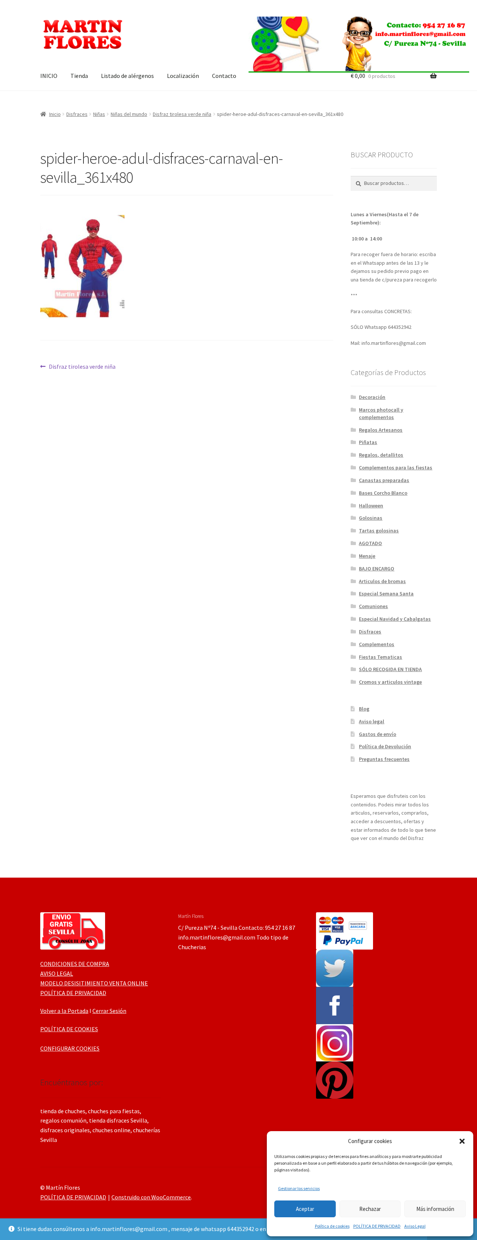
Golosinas (370, 517)
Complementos (376, 644)
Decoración (372, 397)
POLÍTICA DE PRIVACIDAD (377, 1226)
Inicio (55, 114)
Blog (364, 708)
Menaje (367, 556)
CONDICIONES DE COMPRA (74, 963)
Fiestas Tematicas (380, 657)
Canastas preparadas (384, 480)
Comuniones (373, 606)
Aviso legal (371, 721)
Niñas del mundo (129, 114)
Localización (183, 75)
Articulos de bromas (382, 581)
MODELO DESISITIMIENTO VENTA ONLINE (94, 983)
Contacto (224, 75)
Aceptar (305, 1208)
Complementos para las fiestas (395, 467)
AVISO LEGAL (56, 973)
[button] (462, 1141)
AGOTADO (370, 543)
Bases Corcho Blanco (383, 493)
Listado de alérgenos (127, 75)
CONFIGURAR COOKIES (69, 1048)
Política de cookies (332, 1226)
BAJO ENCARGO (376, 568)
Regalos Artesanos (380, 430)
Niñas (99, 114)
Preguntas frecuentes (384, 759)
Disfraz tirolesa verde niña (182, 114)
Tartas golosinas (379, 530)
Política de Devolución (385, 746)
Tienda (79, 75)
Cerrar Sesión (109, 1010)
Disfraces (77, 114)
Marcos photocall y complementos (381, 413)
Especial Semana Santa (386, 593)
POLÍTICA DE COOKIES (69, 1029)
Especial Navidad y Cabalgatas (395, 619)
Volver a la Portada (64, 1010)
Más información (435, 1208)
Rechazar (370, 1208)
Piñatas (368, 442)
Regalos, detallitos (381, 454)
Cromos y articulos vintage (390, 682)
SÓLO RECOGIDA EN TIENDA (390, 669)
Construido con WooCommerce (151, 1197)
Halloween (371, 505)
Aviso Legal (415, 1226)
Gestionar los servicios (299, 1188)
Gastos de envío (377, 734)
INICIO (48, 75)
